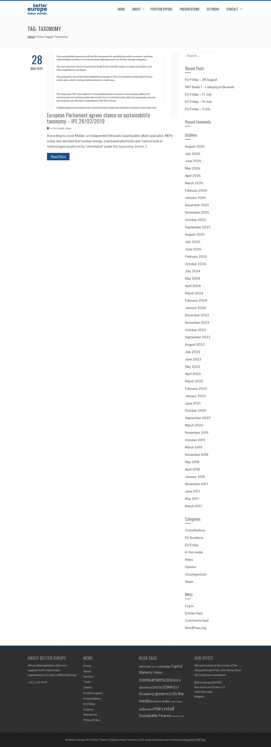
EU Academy (194, 537)
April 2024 (193, 286)
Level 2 (174, 701)
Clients (87, 687)
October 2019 (195, 440)
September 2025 (197, 227)
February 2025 (196, 256)
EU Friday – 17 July (198, 94)
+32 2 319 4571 (37, 682)
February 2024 (196, 300)
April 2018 (192, 469)
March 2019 (193, 447)
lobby (179, 701)
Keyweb (188, 740)
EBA (168, 680)
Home (121, 9)
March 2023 (194, 381)
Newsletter (90, 715)
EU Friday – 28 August (201, 79)
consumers (151, 679)
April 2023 (193, 374)
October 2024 (195, 264)
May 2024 (192, 278)
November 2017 (196, 484)
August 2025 (194, 234)
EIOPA (177, 680)
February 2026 (196, 190)
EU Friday (213, 9)
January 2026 (195, 198)
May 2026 (192, 168)
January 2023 (195, 396)
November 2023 (197, 322)
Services (88, 676)
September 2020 (197, 418)
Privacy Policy (91, 720)
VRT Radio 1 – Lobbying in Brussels (209, 87)
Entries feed (193, 613)
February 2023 (196, 388)
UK (182, 716)
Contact (232, 9)
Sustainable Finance (155, 715)
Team (87, 682)
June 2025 (193, 249)
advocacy (145, 666)
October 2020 (195, 410)
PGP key (200, 740)
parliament (146, 709)
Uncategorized (195, 574)
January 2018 (195, 477)
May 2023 (192, 366)
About (136, 9)
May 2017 (192, 499)
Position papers (161, 9)
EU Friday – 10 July (198, 101)
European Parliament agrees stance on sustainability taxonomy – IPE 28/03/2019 (98, 118)
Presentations (189, 9)
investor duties (160, 701)
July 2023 (192, 352)
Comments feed (197, 620)
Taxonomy (176, 716)
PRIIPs (158, 708)
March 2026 (194, 183)
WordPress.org (195, 628)
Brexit (154, 666)
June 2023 (193, 359)
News (68, 128)
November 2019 (196, 432)
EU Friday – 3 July (197, 109)
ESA (154, 687)
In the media (57, 128)
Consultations (195, 530)
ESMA (168, 687)
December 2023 (197, 315)
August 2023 (194, 344)
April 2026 (193, 176)
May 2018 (192, 462)
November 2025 (197, 212)
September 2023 (197, 337)
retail (169, 708)
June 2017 (192, 491)
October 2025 (195, 220)
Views (189, 582)
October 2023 (195, 330)
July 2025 (192, 242)
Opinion (190, 567)
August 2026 (195, 146)
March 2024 (194, 293)
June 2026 (193, 161)
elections (145, 687)
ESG (160, 687)
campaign (164, 666)
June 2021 (193, 403)
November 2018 (196, 454)
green (160, 693)
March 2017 (193, 506)
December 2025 (197, 205)
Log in (189, 606)
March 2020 (194, 425)
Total (111, 740)
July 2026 (192, 154)
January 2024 (195, 308)
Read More (58, 156)
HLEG (169, 694)
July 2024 (192, 271)
